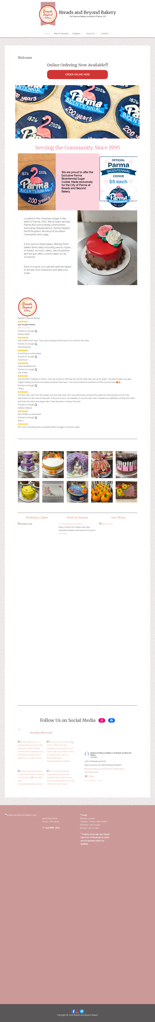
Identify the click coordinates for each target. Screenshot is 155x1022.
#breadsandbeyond (93, 769)
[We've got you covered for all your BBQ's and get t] (61, 754)
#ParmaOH (108, 769)
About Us (90, 33)
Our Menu (118, 517)
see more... (63, 533)
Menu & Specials (61, 33)
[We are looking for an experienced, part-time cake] (32, 754)
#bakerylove (119, 769)
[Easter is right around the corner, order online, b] (32, 784)
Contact (104, 33)
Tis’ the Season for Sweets (70, 524)
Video (91, 776)
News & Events (77, 517)
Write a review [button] (24, 328)
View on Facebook (90, 780)
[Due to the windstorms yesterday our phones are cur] (61, 784)
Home (47, 33)
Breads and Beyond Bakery (87, 12)
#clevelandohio (91, 772)
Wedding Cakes (37, 517)
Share (100, 780)
